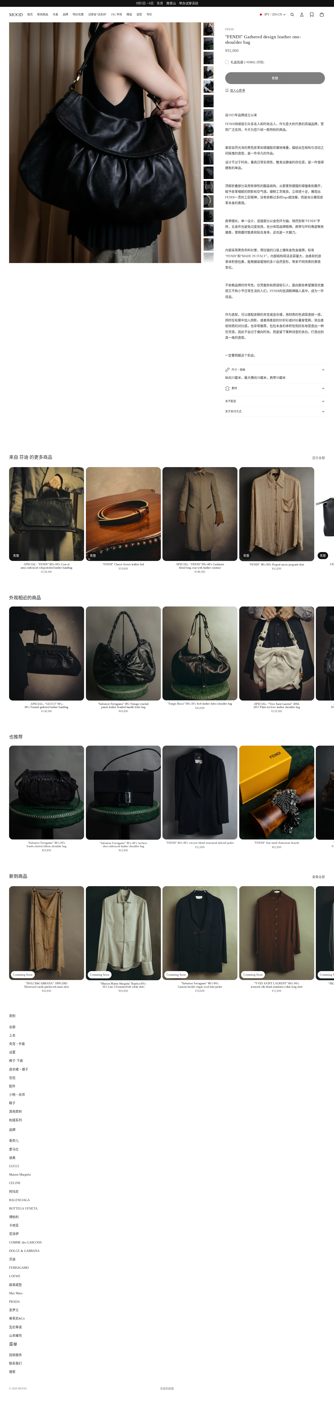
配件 (12, 1086)
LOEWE (14, 1276)
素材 (234, 388)
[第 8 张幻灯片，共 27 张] (209, 129)
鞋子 (12, 1103)
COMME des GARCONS (25, 1242)
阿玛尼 (14, 1191)
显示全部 (318, 458)
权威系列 (15, 1120)
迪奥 (12, 1157)
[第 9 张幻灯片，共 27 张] (209, 144)
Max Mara (15, 1293)
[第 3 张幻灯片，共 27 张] (209, 58)
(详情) (260, 62)
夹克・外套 (17, 1044)
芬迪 (12, 1259)
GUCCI (14, 1166)
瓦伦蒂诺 (15, 1327)
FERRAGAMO (19, 1267)
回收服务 (15, 1355)
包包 (12, 1078)
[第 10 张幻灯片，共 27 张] (209, 158)
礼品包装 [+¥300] (247, 62)
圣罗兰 (14, 1310)
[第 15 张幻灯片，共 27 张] (209, 230)
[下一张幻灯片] (320, 433)
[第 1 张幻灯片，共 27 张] (209, 29)
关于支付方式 (233, 411)
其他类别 (15, 1111)
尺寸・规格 (238, 369)
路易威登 (15, 1285)
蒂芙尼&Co (17, 1318)
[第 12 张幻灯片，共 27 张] (209, 187)
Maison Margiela (20, 1174)
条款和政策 (167, 1388)
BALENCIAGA (19, 1200)
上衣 (12, 1035)
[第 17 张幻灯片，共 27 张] (209, 259)
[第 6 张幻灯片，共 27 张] (209, 101)
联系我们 (15, 1363)
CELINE (15, 1183)
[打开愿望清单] (312, 15)
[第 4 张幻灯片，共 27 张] (209, 72)
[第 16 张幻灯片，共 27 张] (209, 244)
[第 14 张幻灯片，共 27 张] (209, 216)
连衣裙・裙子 (18, 1069)
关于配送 (230, 401)
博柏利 (14, 1217)
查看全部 (318, 877)
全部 (12, 1027)
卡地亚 (14, 1225)
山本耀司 (15, 1335)
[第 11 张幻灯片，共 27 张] (209, 172)
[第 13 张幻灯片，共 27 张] (209, 201)
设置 (12, 1052)
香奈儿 (14, 1140)
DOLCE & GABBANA (24, 1251)
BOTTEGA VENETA (23, 1208)
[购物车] (322, 15)
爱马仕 (14, 1149)
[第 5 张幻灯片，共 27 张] (209, 86)
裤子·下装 (16, 1060)
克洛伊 (14, 1234)
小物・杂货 (17, 1094)
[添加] (230, 554)
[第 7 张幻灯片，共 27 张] (209, 115)
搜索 (12, 1372)
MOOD (22, 1388)
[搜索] (292, 15)
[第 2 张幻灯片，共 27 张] (209, 43)
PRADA (14, 1301)
